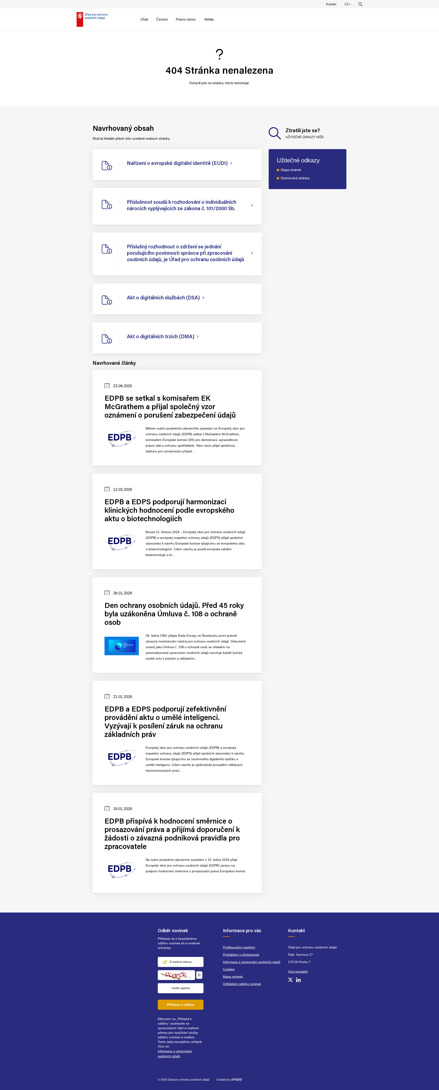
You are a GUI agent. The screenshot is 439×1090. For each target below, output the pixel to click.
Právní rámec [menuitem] (186, 19)
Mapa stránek (291, 170)
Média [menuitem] (209, 19)
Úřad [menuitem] (144, 19)
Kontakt (331, 4)
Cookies (229, 969)
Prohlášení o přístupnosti (241, 954)
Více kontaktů (298, 971)
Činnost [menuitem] (162, 19)
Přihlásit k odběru (181, 1005)
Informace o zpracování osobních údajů (251, 962)
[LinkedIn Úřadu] (298, 979)
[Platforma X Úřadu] (290, 980)
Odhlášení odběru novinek (242, 984)
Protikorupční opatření (239, 947)
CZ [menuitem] (348, 5)
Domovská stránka (295, 178)
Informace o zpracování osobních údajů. (175, 1053)
